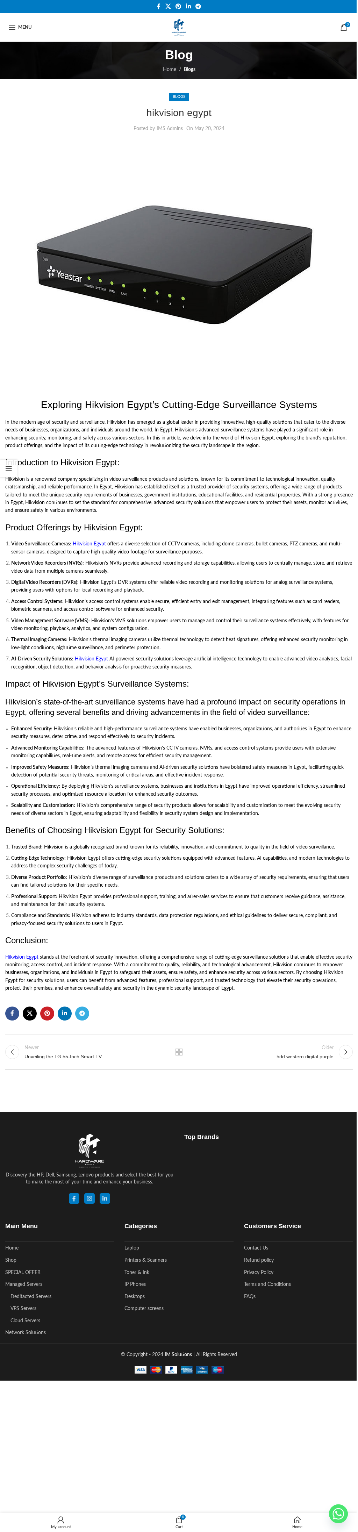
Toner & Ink (136, 1272)
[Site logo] (179, 27)
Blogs (189, 69)
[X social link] (168, 6)
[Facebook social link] (159, 6)
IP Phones (135, 1284)
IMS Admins (170, 128)
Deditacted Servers (30, 1296)
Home (169, 69)
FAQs (250, 1296)
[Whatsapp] (338, 1513)
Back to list (179, 1052)
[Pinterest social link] (178, 6)
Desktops (134, 1296)
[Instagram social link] (89, 1198)
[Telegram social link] (198, 6)
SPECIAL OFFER (23, 1272)
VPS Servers (23, 1308)
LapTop (131, 1248)
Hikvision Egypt (89, 544)
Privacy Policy (258, 1272)
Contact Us (256, 1248)
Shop (10, 1260)
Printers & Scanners (145, 1260)
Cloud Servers (25, 1320)
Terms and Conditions (267, 1284)
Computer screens (144, 1308)
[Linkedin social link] (188, 6)
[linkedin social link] (105, 1198)
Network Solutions (25, 1332)
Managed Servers (23, 1284)
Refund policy (259, 1260)
